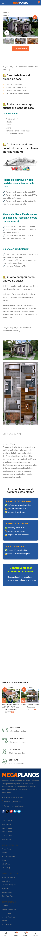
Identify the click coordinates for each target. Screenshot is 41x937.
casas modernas (7, 820)
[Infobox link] (20, 730)
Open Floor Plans (7, 896)
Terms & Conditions (8, 856)
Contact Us (5, 860)
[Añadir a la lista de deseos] (17, 689)
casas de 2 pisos (7, 832)
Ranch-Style (6, 881)
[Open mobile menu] (3, 3)
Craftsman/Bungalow (9, 885)
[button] (4, 700)
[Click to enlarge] (6, 32)
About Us (5, 906)
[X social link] (7, 811)
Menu (4, 817)
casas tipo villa (6, 839)
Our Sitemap (6, 868)
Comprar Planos (20, 49)
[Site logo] (20, 3)
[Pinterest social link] (11, 811)
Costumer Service (9, 902)
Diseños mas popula (10, 845)
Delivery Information (9, 909)
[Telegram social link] (19, 811)
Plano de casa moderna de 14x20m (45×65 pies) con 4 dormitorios (10, 707)
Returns (4, 853)
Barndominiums (7, 892)
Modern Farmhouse (8, 877)
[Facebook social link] (3, 811)
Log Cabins (5, 888)
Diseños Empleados (10, 873)
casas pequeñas (7, 824)
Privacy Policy (6, 849)
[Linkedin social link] (15, 811)
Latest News (6, 864)
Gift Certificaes (7, 924)
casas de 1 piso (7, 828)
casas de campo (7, 835)
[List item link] (20, 802)
